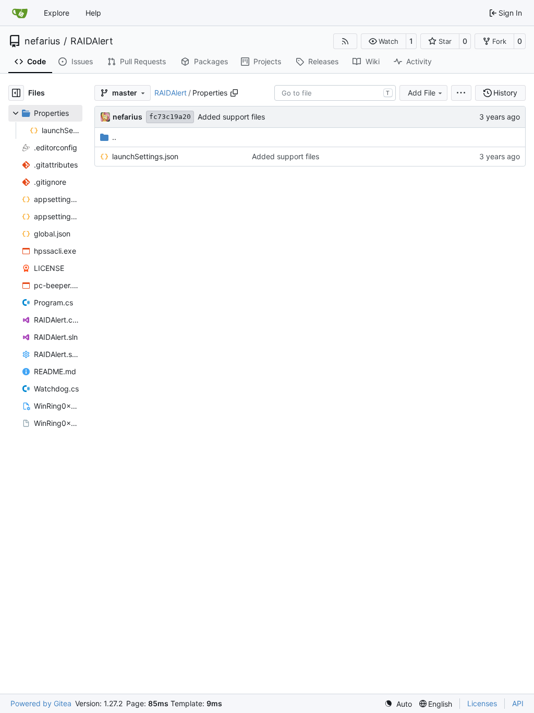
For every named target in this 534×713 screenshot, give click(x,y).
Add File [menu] (421, 92)
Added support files (231, 116)
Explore (56, 12)
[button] (383, 41)
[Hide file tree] (16, 93)
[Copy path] (234, 93)
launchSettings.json (145, 156)
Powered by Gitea (40, 703)
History (505, 92)
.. (114, 137)
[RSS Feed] (345, 41)
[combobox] (335, 93)
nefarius (42, 41)
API (518, 703)
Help (93, 12)
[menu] (461, 93)
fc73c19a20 (170, 117)
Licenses (482, 703)
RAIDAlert (91, 41)
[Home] (19, 13)
